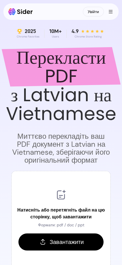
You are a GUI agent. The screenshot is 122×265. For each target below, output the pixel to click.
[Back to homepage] (20, 12)
